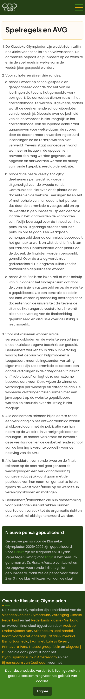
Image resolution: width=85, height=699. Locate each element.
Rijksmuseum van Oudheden (24, 662)
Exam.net (37, 641)
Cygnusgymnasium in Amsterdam (29, 657)
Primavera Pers (14, 646)
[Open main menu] (79, 7)
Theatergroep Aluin (44, 646)
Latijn (49, 557)
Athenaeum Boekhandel (53, 630)
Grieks (19, 552)
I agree (42, 691)
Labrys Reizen (57, 641)
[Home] (9, 7)
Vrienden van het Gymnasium (26, 615)
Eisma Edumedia (15, 641)
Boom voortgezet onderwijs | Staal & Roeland (38, 636)
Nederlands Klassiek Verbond (54, 620)
